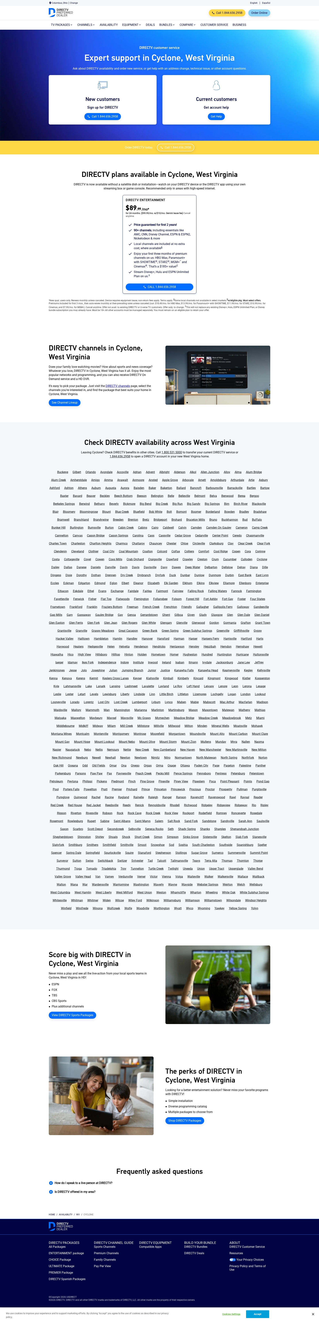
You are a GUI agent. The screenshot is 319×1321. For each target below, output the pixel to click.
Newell (96, 757)
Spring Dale (73, 853)
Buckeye (62, 472)
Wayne (172, 884)
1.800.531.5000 (172, 452)
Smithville (126, 845)
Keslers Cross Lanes (115, 678)
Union (201, 868)
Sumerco (217, 853)
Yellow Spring (238, 908)
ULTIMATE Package (61, 1266)
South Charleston (203, 845)
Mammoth (92, 710)
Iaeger (59, 662)
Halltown (84, 638)
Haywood (63, 646)
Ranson (181, 797)
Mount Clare (260, 734)
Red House (75, 805)
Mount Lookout (104, 742)
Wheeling (212, 892)
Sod (171, 845)
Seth (171, 829)
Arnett (202, 480)
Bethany (99, 504)
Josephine (98, 670)
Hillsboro (101, 654)
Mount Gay (62, 742)
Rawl (232, 797)
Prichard (131, 789)
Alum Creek (58, 480)
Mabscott (209, 702)
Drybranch (144, 575)
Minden (202, 726)
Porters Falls (71, 789)
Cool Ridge (221, 551)
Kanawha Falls (184, 670)
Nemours (113, 749)
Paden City (201, 765)
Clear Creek (245, 543)
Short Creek (142, 837)
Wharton (195, 892)
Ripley (264, 805)
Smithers (92, 845)
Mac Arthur (227, 702)
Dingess (56, 575)
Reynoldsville (156, 805)
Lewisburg (109, 694)
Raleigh (153, 797)
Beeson (142, 496)
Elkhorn (187, 583)
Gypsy (258, 630)
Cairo (155, 527)
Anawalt (122, 480)
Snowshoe (157, 845)
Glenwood (198, 623)
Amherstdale (78, 480)
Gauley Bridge (104, 615)
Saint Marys (142, 821)
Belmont (199, 496)
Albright (164, 472)
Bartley (251, 488)
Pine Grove (147, 781)
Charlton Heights (100, 543)
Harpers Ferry (210, 638)
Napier (57, 749)
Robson (107, 813)
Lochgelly (217, 694)
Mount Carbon (238, 734)
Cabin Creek (126, 527)
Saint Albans (122, 821)
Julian (113, 670)
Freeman (132, 607)
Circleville (199, 543)
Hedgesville (95, 646)
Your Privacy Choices (250, 1259)
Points (248, 781)
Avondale (106, 472)
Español (266, 3)
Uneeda (188, 868)
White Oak (228, 892)
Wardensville (100, 884)
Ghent (166, 615)
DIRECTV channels (118, 386)
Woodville (142, 908)
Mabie (195, 702)
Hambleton (101, 638)
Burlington (76, 527)
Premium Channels (106, 1253)
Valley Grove (63, 876)
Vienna (166, 876)
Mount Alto (217, 734)
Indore (125, 662)
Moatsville (240, 726)
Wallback (258, 876)
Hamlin (117, 638)
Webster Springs (207, 884)
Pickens (102, 781)
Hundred (207, 654)
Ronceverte (238, 813)
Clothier (93, 551)
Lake (88, 686)
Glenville (181, 623)
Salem (159, 821)
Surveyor (62, 860)
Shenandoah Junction (244, 829)
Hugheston (190, 654)
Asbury (263, 480)
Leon (235, 686)
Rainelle (138, 797)
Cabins (142, 527)
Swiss (89, 860)
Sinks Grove (190, 837)
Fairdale (133, 591)
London (246, 694)
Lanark (100, 686)
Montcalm (82, 734)
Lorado (74, 702)
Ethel (91, 591)
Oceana (73, 765)
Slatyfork (58, 845)
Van (97, 876)
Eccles (55, 583)
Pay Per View (102, 1266)
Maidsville (60, 710)
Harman (179, 638)
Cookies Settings (231, 1314)
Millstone (143, 726)
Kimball (168, 678)
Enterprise (262, 583)
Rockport (188, 813)
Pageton (229, 765)
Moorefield (157, 734)
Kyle (56, 686)
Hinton (128, 654)
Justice (165, 670)
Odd (85, 765)
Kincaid (198, 678)
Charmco (122, 543)
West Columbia (60, 892)
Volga (179, 876)
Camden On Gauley (218, 527)
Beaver (91, 496)
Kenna (53, 678)
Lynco (169, 702)
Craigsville (155, 559)
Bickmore (129, 504)
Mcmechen (162, 718)
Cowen (99, 559)
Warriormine (121, 884)
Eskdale (78, 591)
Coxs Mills (115, 559)
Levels (94, 694)
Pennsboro (204, 773)
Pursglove (62, 797)
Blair (56, 511)
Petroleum (56, 781)
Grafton (246, 623)
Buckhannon (230, 519)
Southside (225, 845)
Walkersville (225, 876)
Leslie (57, 694)
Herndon (225, 646)
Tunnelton (137, 868)
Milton (189, 726)
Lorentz (89, 702)
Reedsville (111, 805)
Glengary (166, 623)
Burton (109, 527)
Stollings (181, 853)
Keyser (137, 678)
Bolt (169, 511)
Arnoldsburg (218, 480)
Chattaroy (138, 543)
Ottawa (185, 765)
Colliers (189, 551)
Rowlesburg (75, 821)
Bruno (213, 519)
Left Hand (193, 686)
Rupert (91, 821)
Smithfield (109, 845)
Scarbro (78, 829)
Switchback (105, 860)
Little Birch (166, 694)
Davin (124, 567)
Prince (146, 789)
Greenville (223, 630)
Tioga (78, 868)
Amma (108, 480)
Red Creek (57, 805)
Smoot (142, 845)
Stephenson (163, 853)
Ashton (68, 488)
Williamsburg (172, 900)
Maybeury (96, 718)
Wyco (189, 908)
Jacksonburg (224, 662)
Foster (242, 599)
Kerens (80, 678)
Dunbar (185, 575)
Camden (196, 527)
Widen (107, 900)
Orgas (148, 765)
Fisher (92, 599)
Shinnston (84, 837)
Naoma (259, 742)
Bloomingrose (89, 511)
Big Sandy (193, 504)
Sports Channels (104, 1247)
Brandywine (101, 519)
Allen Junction (210, 472)
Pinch (132, 781)
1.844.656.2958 (120, 456)
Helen (111, 646)
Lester (69, 694)
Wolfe (128, 908)
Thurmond (63, 868)
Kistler (246, 678)
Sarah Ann (245, 821)
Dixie (69, 575)
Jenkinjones (57, 670)
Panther (260, 765)
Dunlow (199, 575)
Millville (159, 726)
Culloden (246, 559)
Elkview (214, 583)
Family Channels (105, 1259)
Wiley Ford (135, 900)
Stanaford (144, 853)
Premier (117, 789)
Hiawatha (57, 654)
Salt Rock (174, 821)
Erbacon (63, 591)
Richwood (190, 805)
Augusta (110, 488)
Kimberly (183, 678)
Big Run (177, 504)
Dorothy (81, 575)
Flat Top (106, 599)
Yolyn (254, 908)
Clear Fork (263, 543)
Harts (259, 638)
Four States (257, 599)
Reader (258, 797)
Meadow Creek (208, 718)
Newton (125, 757)
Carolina (138, 535)
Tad (150, 860)
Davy (164, 567)
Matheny (244, 710)
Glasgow (217, 615)
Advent (150, 472)
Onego (135, 765)
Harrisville (230, 638)
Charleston (78, 543)
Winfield (66, 908)
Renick (139, 805)
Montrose (140, 734)
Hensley (194, 646)
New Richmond (62, 757)
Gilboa (178, 615)
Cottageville (71, 559)
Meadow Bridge (184, 718)
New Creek (142, 749)
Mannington (122, 710)
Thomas (227, 860)
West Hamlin (83, 892)
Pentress (221, 773)
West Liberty (104, 892)
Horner (174, 654)
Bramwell (63, 519)
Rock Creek (153, 813)
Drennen (110, 575)
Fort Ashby (211, 599)
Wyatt (178, 908)
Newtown (141, 757)
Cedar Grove (183, 535)
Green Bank (149, 630)
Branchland (81, 519)
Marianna (140, 710)
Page (216, 765)
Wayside (187, 884)
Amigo (95, 480)
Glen (230, 615)
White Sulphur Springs (254, 892)
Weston (161, 892)
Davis (135, 567)
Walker (208, 876)
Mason (193, 710)
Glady (203, 615)
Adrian (137, 472)
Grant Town (262, 623)
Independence (107, 662)
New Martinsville (236, 749)
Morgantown (177, 734)
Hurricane (242, 654)
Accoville (122, 472)
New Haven (187, 749)
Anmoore (138, 480)
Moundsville (198, 734)
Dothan (96, 575)
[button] (159, 1183)
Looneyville (58, 702)
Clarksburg (216, 543)
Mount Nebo (127, 742)
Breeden (118, 519)
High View (84, 654)
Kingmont (214, 678)
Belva (213, 496)
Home (52, 1214)
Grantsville (64, 630)
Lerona (247, 686)
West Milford (124, 892)
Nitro (167, 757)
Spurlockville (112, 853)
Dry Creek (127, 575)
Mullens (206, 742)
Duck (172, 575)
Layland (163, 686)
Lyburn (156, 702)
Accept (257, 1314)
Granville (81, 630)
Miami (260, 718)
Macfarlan (245, 702)
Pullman (242, 789)
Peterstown (256, 773)
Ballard (181, 488)
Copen (236, 551)
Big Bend (145, 504)
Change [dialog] (74, 3)
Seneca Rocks (154, 829)
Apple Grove (170, 480)
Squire (129, 853)
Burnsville (94, 527)
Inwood (153, 662)
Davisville (150, 567)
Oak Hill (58, 765)
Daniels (96, 567)
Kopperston (262, 678)
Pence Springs (183, 773)
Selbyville (134, 829)
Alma (238, 472)
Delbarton (211, 567)
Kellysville (263, 670)
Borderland (213, 511)
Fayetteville (61, 599)
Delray (241, 567)
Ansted (153, 480)
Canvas (78, 535)
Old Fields (98, 765)
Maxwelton (78, 718)
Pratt (104, 789)
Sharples (220, 829)
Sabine (104, 821)
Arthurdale (237, 480)
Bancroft (195, 488)
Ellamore (229, 583)
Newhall (110, 757)
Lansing (115, 686)
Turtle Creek (156, 868)
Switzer (122, 860)
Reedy (127, 805)
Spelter (262, 845)
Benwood (227, 496)
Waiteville (193, 876)
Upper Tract (216, 868)
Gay (120, 615)
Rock (120, 813)
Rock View (171, 813)
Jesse (73, 670)
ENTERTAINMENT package (66, 1253)
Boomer (196, 511)
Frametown (57, 607)
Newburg (82, 757)
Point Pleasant (229, 781)
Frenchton (170, 607)
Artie (251, 480)
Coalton (148, 551)
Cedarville (201, 535)
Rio (254, 805)
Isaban (179, 662)
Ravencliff (197, 797)
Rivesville (92, 813)
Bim (226, 504)
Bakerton (166, 488)
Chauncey (155, 543)
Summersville (237, 853)
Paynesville (123, 773)
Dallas (68, 567)
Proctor (210, 789)
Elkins (201, 583)
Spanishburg (245, 845)
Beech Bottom (123, 496)
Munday (220, 742)
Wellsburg (255, 884)
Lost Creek (121, 702)
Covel (87, 559)
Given (191, 615)
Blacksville (259, 504)
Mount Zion (188, 742)
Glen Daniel (261, 615)
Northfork (248, 757)
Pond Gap (262, 781)
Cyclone (262, 559)
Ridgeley (206, 805)
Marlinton (157, 710)
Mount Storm (168, 742)
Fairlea (147, 591)
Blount (106, 511)
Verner (141, 876)
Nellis (99, 749)
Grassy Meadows (103, 630)
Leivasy (209, 686)
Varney (109, 876)
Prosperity (225, 789)
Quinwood (80, 797)
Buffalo (257, 519)
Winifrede (82, 908)
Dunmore (215, 575)
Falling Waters (217, 591)
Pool (56, 789)
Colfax (175, 551)
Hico (70, 654)
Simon (158, 837)
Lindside (139, 694)
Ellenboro (245, 583)
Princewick (178, 789)
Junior (152, 670)
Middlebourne (65, 726)
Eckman (68, 583)
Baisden (139, 488)
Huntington (224, 654)
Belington (157, 496)
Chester (171, 543)
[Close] (313, 1314)
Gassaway (84, 615)
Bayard (77, 496)
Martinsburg (176, 710)
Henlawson (177, 646)
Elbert (125, 583)
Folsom (177, 599)
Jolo (84, 670)
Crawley (188, 559)
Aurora (125, 488)
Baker (152, 488)
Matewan (228, 710)
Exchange (117, 591)
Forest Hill (192, 599)
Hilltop (116, 654)
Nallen (246, 742)
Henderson (141, 646)
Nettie (127, 749)
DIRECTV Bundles (195, 1247)
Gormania (229, 623)
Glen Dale (243, 615)
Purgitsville (259, 789)
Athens (82, 488)
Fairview (177, 591)
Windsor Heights (256, 900)
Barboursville (214, 488)
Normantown (183, 757)
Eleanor (138, 583)
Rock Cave (134, 813)
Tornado (91, 868)
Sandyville (227, 821)
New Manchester (210, 749)
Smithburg (75, 845)
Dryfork (160, 575)
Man (107, 710)
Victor (153, 876)
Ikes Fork (88, 662)
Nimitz (155, 757)
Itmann (193, 662)
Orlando (90, 472)
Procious (195, 789)
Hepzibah (210, 646)
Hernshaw (242, 646)
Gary (70, 615)
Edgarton (84, 583)
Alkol (193, 472)
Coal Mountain (128, 551)
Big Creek (162, 504)
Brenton (133, 519)
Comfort (203, 551)
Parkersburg (63, 773)
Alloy (227, 472)
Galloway (243, 607)
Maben (181, 702)
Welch (241, 884)
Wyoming (204, 908)
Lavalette (148, 686)
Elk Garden (171, 583)
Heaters (78, 646)
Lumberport (139, 702)
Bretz (146, 519)
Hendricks (158, 646)
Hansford (163, 638)
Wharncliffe (178, 892)
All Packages (57, 1247)
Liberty (125, 694)
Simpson (173, 837)
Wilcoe (119, 900)
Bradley (244, 511)
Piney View (181, 781)
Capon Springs (118, 535)
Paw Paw (96, 773)
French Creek (151, 607)
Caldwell (168, 527)
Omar (113, 765)
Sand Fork (191, 821)
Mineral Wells (220, 726)
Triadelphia (109, 868)
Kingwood (231, 678)
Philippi (87, 781)
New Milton (259, 749)
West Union (144, 892)
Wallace (243, 876)
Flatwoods (123, 599)
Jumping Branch (132, 670)
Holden (142, 654)
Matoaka (60, 718)
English (254, 3)
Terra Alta (211, 860)
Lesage (260, 686)
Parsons (80, 773)
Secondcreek (115, 829)
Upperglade (236, 868)
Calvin (182, 527)
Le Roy (177, 686)
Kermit (94, 678)
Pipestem (199, 781)
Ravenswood (216, 797)
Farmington (253, 591)
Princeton (160, 789)
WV (78, 1214)
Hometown (158, 654)
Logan (232, 694)
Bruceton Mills (195, 519)
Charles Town (58, 543)
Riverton (76, 813)
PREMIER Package (61, 1272)
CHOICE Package (60, 1259)
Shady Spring (187, 829)
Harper (193, 638)
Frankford (76, 607)
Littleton (183, 694)
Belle (171, 496)
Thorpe (258, 860)
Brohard (176, 519)
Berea (241, 496)
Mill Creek (126, 726)
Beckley (105, 496)
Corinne (260, 551)
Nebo (87, 749)
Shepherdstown (63, 837)
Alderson (179, 472)
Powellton (90, 789)
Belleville (184, 496)
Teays (196, 860)
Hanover (147, 638)
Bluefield (139, 511)
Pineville (164, 781)
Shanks (205, 829)
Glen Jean (110, 623)
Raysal (244, 797)
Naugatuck (73, 749)
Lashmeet (131, 686)
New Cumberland (164, 749)
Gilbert (77, 472)
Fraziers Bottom (112, 607)
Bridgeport (160, 519)
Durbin (229, 575)
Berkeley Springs (64, 504)
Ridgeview (223, 805)
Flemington (141, 599)
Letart (81, 694)
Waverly (158, 884)
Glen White (149, 623)
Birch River (241, 504)
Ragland (123, 797)
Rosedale (256, 813)
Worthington (162, 908)
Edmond (100, 583)
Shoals (113, 837)
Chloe (184, 543)
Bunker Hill (59, 527)
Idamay (73, 662)
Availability (65, 1214)
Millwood (174, 726)
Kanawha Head (208, 670)
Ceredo (237, 535)
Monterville (101, 734)
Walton (61, 884)
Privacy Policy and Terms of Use (247, 1267)
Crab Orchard (135, 559)
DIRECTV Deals (194, 1253)
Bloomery (69, 511)
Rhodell (175, 805)
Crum (215, 559)
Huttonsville (261, 654)
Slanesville (259, 837)
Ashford (54, 488)
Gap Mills (56, 615)
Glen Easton (57, 623)
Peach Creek (144, 773)
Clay (231, 543)
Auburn (96, 488)
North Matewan (206, 757)
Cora (248, 551)
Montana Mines (61, 734)
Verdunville (125, 876)
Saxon (64, 829)
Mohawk (257, 726)
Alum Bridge (254, 472)
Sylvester (137, 860)
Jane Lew (243, 662)
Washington (141, 884)
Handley (132, 638)
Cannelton (61, 535)
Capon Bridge (95, 535)
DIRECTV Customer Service (247, 1247)
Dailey (55, 567)
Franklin (92, 607)
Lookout (260, 694)
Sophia (183, 845)
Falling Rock (196, 591)
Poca (212, 781)
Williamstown (213, 900)
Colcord (162, 551)
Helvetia (124, 646)
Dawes (176, 567)
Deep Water (192, 567)
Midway (98, 726)
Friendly (186, 607)
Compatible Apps (150, 1247)
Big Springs (212, 504)
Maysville (127, 718)
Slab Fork (242, 837)
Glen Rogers (129, 623)
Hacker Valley (64, 638)
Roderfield (205, 813)
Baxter (64, 496)
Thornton (243, 860)
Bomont (181, 511)
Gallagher (202, 607)
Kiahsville (152, 678)
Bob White (155, 511)
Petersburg (238, 773)
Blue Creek (122, 511)
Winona (98, 908)
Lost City (103, 702)
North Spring (229, 757)
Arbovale (188, 480)
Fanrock (236, 591)
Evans (102, 591)
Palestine (245, 765)
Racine (109, 797)
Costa (56, 559)
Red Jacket (93, 805)
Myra (234, 742)
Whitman (77, 900)
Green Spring (170, 630)
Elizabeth (154, 583)
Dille (265, 567)
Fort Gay (227, 599)
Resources (236, 1253)
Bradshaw (260, 511)
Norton (262, 757)
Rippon (61, 813)
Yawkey (219, 908)
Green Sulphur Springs (197, 630)
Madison (262, 702)
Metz (248, 718)
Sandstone (209, 821)
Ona (123, 765)
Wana (74, 884)
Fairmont (162, 591)
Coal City (108, 551)
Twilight (173, 868)
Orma (159, 765)
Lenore (222, 686)
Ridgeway (241, 805)
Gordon (214, 623)
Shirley (99, 837)
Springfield (93, 853)
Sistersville (210, 837)
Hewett (258, 646)
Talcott (161, 860)
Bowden (229, 511)
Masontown (210, 710)
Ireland (166, 662)
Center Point (220, 535)
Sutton (77, 860)
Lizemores (199, 694)
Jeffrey (259, 662)
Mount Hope (82, 742)
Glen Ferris (76, 623)
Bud (245, 519)
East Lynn (262, 575)
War (85, 884)
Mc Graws (144, 718)
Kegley (248, 670)
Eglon (113, 583)
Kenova (67, 678)
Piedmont (117, 781)
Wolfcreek (113, 908)
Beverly (114, 504)
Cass (151, 535)
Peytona (72, 781)
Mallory (76, 710)
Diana (254, 567)
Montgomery (121, 734)
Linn (152, 694)
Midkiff (83, 726)
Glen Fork (93, 623)
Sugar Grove (199, 853)
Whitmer (92, 900)
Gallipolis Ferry (223, 607)
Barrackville (234, 488)
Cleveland (77, 551)
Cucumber (229, 559)
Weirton (228, 884)
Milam (111, 726)
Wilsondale (233, 900)
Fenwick (78, 599)
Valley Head (83, 876)
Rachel (96, 797)
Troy (123, 868)
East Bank (244, 575)
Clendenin (60, 551)
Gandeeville (261, 607)
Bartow (265, 488)
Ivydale (207, 662)
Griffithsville (241, 630)
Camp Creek (260, 527)
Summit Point (259, 853)
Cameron (242, 527)
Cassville (164, 535)
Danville (110, 567)
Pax (109, 773)
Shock (126, 837)
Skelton (226, 837)
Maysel (111, 718)
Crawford (172, 559)
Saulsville (263, 821)
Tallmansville (179, 860)
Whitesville (60, 900)
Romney (221, 813)
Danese (81, 567)
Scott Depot (95, 829)
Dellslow (227, 567)
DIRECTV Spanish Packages (67, 1279)
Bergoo (254, 496)
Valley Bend (255, 868)
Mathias (260, 710)
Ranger (167, 797)
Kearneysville (231, 670)
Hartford (246, 638)
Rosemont (56, 821)
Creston (202, 559)
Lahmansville (72, 686)
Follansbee (160, 599)
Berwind (84, 504)
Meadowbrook (231, 718)
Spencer (56, 853)
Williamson (192, 900)
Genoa (131, 615)
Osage (172, 765)
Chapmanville (255, 535)
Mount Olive (147, 742)
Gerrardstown (149, 615)
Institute (138, 662)
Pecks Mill (162, 773)
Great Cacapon (128, 630)
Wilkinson (152, 900)
